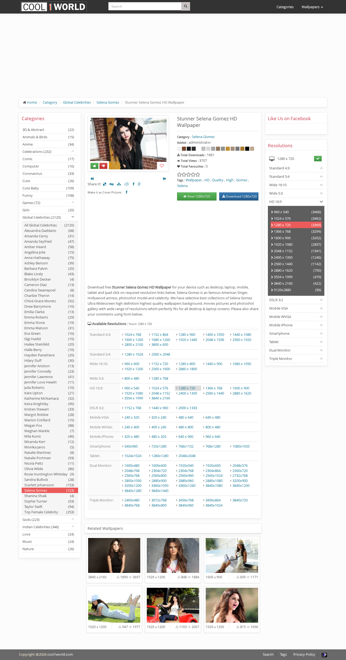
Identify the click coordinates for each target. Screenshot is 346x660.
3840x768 (131, 505)
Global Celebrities (77, 102)
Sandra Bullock (49, 479)
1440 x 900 (213, 363)
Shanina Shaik (49, 495)
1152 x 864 (159, 334)
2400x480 (131, 500)
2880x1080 (213, 480)
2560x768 (131, 475)
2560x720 (240, 470)
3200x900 (240, 480)
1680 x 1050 (241, 363)
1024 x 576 (159, 388)
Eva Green (49, 333)
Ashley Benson (49, 263)
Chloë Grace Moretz (49, 300)
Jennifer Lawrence (49, 376)
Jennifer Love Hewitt (49, 382)
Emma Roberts (49, 317)
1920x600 (213, 465)
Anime (48, 144)
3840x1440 (159, 490)
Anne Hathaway (49, 257)
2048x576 (240, 465)
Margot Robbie (49, 414)
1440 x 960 (159, 407)
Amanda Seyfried (49, 241)
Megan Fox (49, 425)
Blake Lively (49, 273)
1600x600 (159, 465)
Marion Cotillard (49, 420)
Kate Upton (49, 392)
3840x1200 (240, 485)
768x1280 (213, 446)
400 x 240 (158, 427)
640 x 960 (185, 436)
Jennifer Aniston (49, 365)
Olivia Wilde (49, 468)
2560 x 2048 (160, 354)
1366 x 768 (213, 388)
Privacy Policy (304, 654)
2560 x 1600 (160, 368)
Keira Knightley (49, 403)
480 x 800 (185, 427)
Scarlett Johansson (49, 484)
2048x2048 (186, 455)
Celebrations (36, 151)
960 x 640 (212, 436)
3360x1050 (159, 485)
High (230, 180)
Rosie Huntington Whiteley (49, 474)
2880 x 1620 (241, 393)
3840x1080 (213, 485)
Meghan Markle (49, 430)
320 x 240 (158, 417)
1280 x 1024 (133, 354)
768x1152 (186, 446)
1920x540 (186, 465)
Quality (218, 180)
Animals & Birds (48, 136)
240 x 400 (131, 427)
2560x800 (159, 475)
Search (268, 654)
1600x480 (131, 465)
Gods (30, 519)
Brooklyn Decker (49, 279)
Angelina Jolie (49, 252)
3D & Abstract (48, 129)
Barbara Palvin (49, 268)
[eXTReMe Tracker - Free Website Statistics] (324, 654)
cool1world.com (60, 654)
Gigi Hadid (49, 338)
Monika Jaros (49, 447)
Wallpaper (194, 180)
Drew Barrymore (49, 306)
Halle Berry (49, 349)
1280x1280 (159, 455)
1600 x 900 (240, 388)
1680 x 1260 (160, 339)
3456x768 (186, 500)
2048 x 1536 (214, 339)
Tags (283, 654)
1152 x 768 (132, 407)
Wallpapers (311, 6)
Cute (48, 180)
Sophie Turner (49, 501)
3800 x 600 (159, 344)
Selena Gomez (108, 102)
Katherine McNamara (49, 398)
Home (32, 102)
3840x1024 (213, 505)
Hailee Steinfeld (49, 344)
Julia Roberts (49, 387)
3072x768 (159, 500)
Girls (48, 210)
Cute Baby (48, 188)
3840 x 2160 (160, 398)
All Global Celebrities (49, 225)
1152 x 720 (159, 363)
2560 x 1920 (241, 339)
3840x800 (159, 505)
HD (206, 180)
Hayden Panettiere (49, 355)
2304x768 (186, 470)
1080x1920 (240, 446)
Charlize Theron (49, 295)
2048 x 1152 (160, 393)
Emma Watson (49, 328)
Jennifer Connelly (49, 371)
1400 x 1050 (214, 334)
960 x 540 (131, 388)
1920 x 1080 (133, 393)
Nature (48, 548)
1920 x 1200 (133, 368)
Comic (48, 158)
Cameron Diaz (49, 284)
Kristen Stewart (49, 409)
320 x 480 (131, 436)
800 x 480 (131, 378)
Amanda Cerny (49, 236)
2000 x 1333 (187, 407)
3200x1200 (132, 485)
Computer (48, 166)
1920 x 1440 (187, 339)
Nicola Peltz (49, 463)
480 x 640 (185, 417)
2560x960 (186, 475)
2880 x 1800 (187, 368)
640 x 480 (212, 417)
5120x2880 (297, 289)
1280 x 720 (186, 388)
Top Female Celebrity (49, 512)
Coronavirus (48, 173)
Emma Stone (49, 322)
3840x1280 (132, 490)
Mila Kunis (49, 436)
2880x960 (186, 480)
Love (48, 534)
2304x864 (213, 470)
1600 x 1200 (133, 339)
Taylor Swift (49, 506)
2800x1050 (132, 480)
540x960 (131, 446)
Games (31, 202)
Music (48, 541)
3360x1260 (186, 485)
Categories (285, 6)
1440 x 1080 (241, 334)
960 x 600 (131, 363)
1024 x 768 (132, 334)
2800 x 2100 (133, 344)
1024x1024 (132, 455)
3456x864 (213, 500)
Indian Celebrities (40, 526)
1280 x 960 (186, 334)
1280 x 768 (159, 378)
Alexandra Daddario (49, 230)
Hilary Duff (49, 360)
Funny (48, 195)
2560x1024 (213, 475)
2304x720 (159, 470)
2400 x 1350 (187, 393)
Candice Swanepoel (49, 290)
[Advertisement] (173, 59)
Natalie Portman (49, 457)
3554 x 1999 (133, 398)
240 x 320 (131, 417)
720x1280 (159, 446)
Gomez (241, 180)
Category (50, 102)
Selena (182, 185)
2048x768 (131, 470)
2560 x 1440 (214, 393)
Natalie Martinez (49, 452)
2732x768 (240, 475)
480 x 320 (158, 436)
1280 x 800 (186, 363)
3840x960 (186, 505)
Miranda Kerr (49, 441)
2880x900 (159, 480)
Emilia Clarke (49, 311)
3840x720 (240, 500)
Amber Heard (49, 246)
